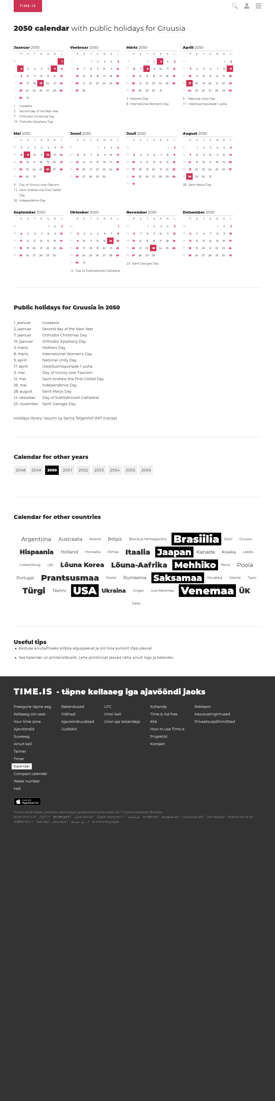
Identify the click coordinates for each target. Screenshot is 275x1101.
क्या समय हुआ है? (62, 817)
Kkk (153, 721)
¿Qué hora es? (84, 817)
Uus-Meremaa (162, 591)
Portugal (25, 577)
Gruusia (171, 28)
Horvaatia (92, 552)
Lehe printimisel (93, 657)
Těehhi (59, 590)
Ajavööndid (24, 729)
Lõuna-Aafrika (139, 564)
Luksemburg (30, 565)
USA (85, 590)
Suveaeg (21, 736)
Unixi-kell (112, 714)
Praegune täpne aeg (32, 707)
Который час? (171, 817)
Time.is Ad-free (164, 714)
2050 (35, 47)
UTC (108, 707)
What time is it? (25, 817)
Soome (235, 578)
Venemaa (207, 590)
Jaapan (174, 552)
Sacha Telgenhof (78, 418)
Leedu (248, 552)
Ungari (138, 591)
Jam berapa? (216, 817)
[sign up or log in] (246, 7)
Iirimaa (113, 552)
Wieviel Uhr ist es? (241, 817)
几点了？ (45, 817)
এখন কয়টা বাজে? (151, 817)
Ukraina (114, 590)
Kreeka (229, 552)
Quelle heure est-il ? (111, 817)
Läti (50, 565)
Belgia (115, 539)
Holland (69, 552)
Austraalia (70, 539)
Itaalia (137, 552)
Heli (17, 789)
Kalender (21, 766)
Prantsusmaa (70, 578)
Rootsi (111, 578)
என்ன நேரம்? (60, 822)
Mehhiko (195, 564)
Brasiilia (196, 539)
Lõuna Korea (82, 565)
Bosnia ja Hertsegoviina (147, 539)
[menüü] (258, 6)
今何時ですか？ (23, 822)
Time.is (28, 6)
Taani (252, 578)
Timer (19, 759)
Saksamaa (177, 577)
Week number (27, 781)
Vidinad (68, 714)
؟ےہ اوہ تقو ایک (80, 822)
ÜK (244, 590)
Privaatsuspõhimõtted (214, 721)
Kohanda (158, 707)
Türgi (34, 591)
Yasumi (50, 418)
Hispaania (37, 552)
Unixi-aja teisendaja (122, 721)
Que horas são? (193, 817)
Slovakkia (214, 578)
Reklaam (202, 707)
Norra (225, 565)
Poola (245, 564)
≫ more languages (105, 822)
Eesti (228, 539)
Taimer (20, 751)
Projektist (158, 736)
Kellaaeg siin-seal (29, 714)
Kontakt (157, 744)
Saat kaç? (43, 822)
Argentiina (36, 539)
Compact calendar (30, 774)
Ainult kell (23, 744)
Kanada (205, 552)
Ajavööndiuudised (77, 721)
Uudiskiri (69, 729)
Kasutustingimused (212, 714)
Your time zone (27, 721)
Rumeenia (134, 577)
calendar (99, 28)
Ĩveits (136, 603)
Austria (95, 539)
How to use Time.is (167, 729)
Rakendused (72, 707)
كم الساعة (134, 817)
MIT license (106, 418)
